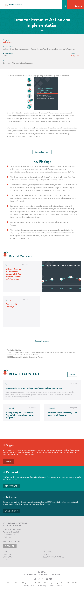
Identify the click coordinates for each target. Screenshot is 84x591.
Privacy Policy (29, 585)
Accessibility (42, 585)
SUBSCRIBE (9, 546)
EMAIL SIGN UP (11, 511)
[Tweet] (74, 56)
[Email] (78, 56)
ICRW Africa (43, 574)
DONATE (8, 461)
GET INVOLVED (11, 486)
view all (72, 374)
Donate (78, 6)
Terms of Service (56, 585)
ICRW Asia (56, 574)
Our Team (7, 557)
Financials (48, 552)
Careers (7, 554)
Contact (7, 552)
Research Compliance (53, 557)
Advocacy (7, 42)
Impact (46, 554)
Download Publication (42, 341)
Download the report (42, 152)
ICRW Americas (30, 574)
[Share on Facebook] (71, 56)
